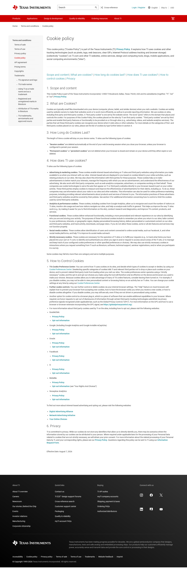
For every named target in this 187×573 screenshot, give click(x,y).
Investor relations (19, 516)
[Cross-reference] (130, 18)
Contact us (59, 491)
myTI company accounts (107, 496)
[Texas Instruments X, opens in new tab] (161, 496)
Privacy (71, 78)
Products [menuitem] (16, 18)
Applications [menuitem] (32, 18)
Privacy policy (20, 53)
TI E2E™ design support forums (68, 496)
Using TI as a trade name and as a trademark (26, 91)
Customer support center (65, 506)
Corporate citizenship (21, 526)
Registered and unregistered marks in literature (27, 101)
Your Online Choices (58, 419)
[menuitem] (173, 18)
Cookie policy (19, 58)
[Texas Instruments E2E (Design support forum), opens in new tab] (151, 510)
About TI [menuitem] (117, 18)
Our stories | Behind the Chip (24, 506)
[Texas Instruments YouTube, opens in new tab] (161, 510)
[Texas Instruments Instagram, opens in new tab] (141, 496)
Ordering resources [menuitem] (99, 18)
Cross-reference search (64, 501)
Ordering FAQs (103, 506)
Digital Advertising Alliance (61, 411)
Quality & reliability (63, 516)
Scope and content (58, 74)
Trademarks (19, 75)
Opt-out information (61, 320)
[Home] (31, 7)
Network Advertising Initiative (62, 415)
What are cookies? (82, 74)
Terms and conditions (30, 26)
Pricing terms (20, 67)
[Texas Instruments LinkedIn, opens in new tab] (141, 510)
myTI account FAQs (63, 521)
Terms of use (19, 49)
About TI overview (20, 491)
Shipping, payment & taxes (108, 501)
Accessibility (17, 557)
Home (15, 26)
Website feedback (105, 557)
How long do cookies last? (109, 74)
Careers (15, 496)
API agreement (20, 62)
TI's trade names (25, 84)
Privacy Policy (58, 316)
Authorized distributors (107, 511)
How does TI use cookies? (142, 74)
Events (15, 511)
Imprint (120, 557)
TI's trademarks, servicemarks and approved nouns (25, 118)
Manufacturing (18, 521)
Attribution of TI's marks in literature (28, 109)
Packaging (59, 511)
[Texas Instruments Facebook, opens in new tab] (151, 496)
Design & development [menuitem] (53, 18)
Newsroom (17, 501)
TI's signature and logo (27, 80)
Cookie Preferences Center (60, 269)
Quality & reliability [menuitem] (77, 18)
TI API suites (102, 491)
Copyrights (19, 71)
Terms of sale (20, 45)
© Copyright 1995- (22, 562)
